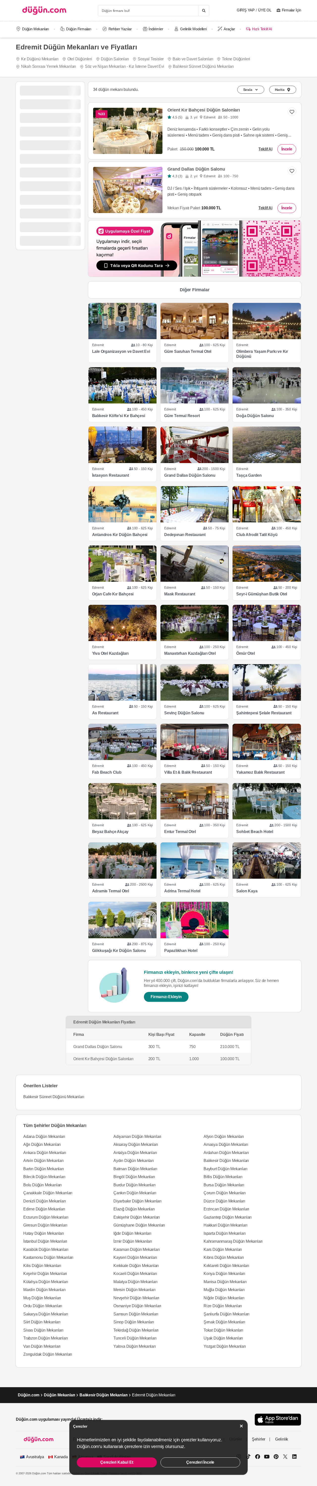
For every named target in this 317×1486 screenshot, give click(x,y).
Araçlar (229, 29)
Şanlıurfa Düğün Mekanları (226, 1314)
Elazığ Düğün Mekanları (134, 1209)
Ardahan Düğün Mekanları (226, 1153)
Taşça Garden (249, 475)
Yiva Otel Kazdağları (110, 653)
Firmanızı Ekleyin (166, 997)
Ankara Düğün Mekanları (44, 1153)
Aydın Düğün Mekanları (133, 1161)
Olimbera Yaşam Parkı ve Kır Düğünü (262, 354)
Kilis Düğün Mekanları (42, 1266)
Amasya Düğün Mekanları (226, 1144)
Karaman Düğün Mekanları (136, 1249)
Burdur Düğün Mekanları (134, 1185)
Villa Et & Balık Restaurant (188, 772)
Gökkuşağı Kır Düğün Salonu (119, 950)
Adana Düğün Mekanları (44, 1136)
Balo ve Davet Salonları (193, 59)
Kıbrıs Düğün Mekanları (224, 1257)
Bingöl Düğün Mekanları (134, 1177)
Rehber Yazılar (120, 29)
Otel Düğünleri (79, 59)
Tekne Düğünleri (236, 59)
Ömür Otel (245, 653)
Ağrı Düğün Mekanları (42, 1144)
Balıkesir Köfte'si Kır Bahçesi (118, 416)
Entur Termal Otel (180, 832)
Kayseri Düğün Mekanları (135, 1257)
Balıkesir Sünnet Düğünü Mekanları (203, 66)
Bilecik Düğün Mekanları (44, 1177)
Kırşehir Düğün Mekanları (45, 1273)
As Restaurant (105, 713)
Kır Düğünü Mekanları (39, 59)
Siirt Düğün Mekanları (41, 1322)
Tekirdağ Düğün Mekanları (135, 1330)
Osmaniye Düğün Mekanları (137, 1306)
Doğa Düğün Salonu (255, 416)
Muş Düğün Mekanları (42, 1298)
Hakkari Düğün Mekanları (225, 1225)
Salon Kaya (246, 891)
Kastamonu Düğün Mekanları (48, 1257)
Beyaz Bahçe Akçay (110, 832)
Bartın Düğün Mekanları (43, 1169)
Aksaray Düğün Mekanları (135, 1144)
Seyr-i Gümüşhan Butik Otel (261, 594)
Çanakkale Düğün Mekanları (47, 1193)
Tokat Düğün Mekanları (223, 1330)
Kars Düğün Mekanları (223, 1249)
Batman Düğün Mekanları (135, 1169)
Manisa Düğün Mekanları (225, 1282)
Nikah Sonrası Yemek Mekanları (48, 66)
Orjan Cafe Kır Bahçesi (113, 594)
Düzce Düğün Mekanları (224, 1201)
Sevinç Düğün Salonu (184, 713)
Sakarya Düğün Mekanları (45, 1314)
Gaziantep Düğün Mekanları (228, 1217)
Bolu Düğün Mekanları (42, 1185)
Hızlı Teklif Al (262, 29)
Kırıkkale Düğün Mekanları (136, 1266)
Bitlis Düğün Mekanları (223, 1177)
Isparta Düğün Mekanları (224, 1233)
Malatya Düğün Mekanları (135, 1282)
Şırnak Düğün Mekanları (224, 1322)
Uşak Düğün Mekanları (223, 1338)
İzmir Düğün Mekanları (132, 1241)
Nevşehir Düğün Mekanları (136, 1298)
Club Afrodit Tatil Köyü (256, 535)
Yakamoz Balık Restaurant (260, 772)
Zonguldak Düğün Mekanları (47, 1354)
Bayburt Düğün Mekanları (225, 1169)
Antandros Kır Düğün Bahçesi (120, 535)
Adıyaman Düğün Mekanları (137, 1136)
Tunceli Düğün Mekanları (134, 1338)
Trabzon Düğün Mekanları (45, 1338)
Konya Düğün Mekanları (224, 1273)
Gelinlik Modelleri (193, 29)
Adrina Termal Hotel (182, 891)
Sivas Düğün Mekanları (43, 1330)
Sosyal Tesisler (151, 59)
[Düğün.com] (44, 10)
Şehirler (258, 1439)
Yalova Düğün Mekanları (134, 1346)
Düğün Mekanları (35, 29)
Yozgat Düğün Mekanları (225, 1346)
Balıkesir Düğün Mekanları (226, 1161)
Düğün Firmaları (78, 29)
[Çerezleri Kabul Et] (241, 1426)
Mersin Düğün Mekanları (134, 1290)
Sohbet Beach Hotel (254, 832)
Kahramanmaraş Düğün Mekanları (233, 1241)
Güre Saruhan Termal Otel (187, 351)
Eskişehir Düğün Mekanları (136, 1217)
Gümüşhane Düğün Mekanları (139, 1225)
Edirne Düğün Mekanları (44, 1209)
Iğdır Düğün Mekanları (132, 1233)
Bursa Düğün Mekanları (224, 1185)
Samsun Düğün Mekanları (135, 1314)
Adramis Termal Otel (110, 891)
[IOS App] (278, 1420)
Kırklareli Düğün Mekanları (226, 1266)
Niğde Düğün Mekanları (224, 1298)
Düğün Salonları (115, 59)
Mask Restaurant (179, 594)
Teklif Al (265, 149)
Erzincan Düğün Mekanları (226, 1209)
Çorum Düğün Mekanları (225, 1193)
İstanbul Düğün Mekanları (45, 1241)
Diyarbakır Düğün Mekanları (137, 1201)
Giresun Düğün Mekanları (45, 1225)
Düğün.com (28, 1395)
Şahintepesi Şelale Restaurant (263, 713)
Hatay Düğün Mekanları (43, 1233)
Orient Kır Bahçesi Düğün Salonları (203, 110)
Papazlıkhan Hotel (180, 950)
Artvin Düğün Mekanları (43, 1161)
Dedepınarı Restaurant (185, 535)
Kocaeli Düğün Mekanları (135, 1273)
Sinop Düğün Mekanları (133, 1322)
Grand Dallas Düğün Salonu (196, 169)
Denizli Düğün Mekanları (44, 1201)
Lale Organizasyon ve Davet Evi (121, 351)
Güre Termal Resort (182, 416)
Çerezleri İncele (200, 1462)
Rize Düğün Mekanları (223, 1306)
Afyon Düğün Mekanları (224, 1136)
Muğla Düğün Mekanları (224, 1290)
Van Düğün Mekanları (41, 1346)
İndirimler (156, 29)
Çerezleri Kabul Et (116, 1462)
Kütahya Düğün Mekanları (45, 1282)
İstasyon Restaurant (110, 475)
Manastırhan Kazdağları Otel (190, 653)
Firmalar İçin (291, 10)
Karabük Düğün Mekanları (45, 1249)
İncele (286, 149)
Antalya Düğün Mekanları (135, 1153)
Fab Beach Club (107, 772)
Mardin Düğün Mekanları (44, 1290)
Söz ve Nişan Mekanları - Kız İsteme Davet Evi (124, 66)
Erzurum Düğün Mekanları (45, 1217)
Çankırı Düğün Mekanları (134, 1193)
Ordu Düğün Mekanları (42, 1306)
